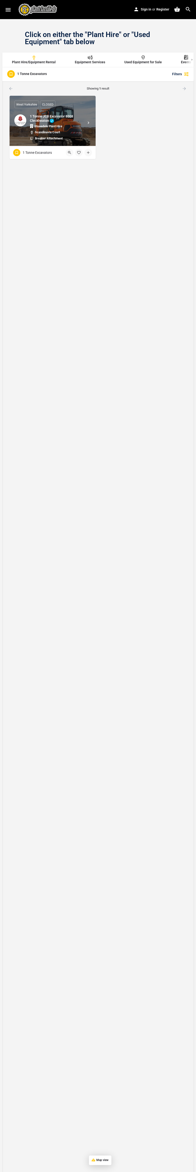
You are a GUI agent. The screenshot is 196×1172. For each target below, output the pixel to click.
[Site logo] (38, 10)
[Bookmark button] (79, 152)
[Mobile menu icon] (8, 9)
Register (162, 9)
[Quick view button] (69, 152)
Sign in (146, 9)
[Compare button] (88, 152)
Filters (177, 74)
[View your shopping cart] (177, 9)
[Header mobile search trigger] (188, 9)
